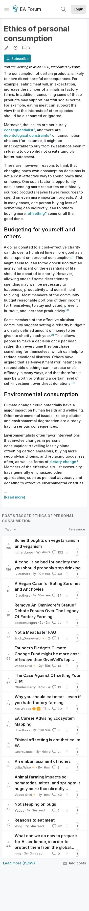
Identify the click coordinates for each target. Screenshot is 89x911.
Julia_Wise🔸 (25, 767)
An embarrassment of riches (43, 761)
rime (18, 854)
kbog (18, 826)
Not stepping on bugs (35, 804)
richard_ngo (24, 552)
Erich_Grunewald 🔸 (30, 638)
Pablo (76, 67)
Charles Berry (25, 687)
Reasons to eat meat (35, 820)
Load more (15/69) (19, 863)
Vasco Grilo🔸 (25, 666)
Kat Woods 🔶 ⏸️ (28, 709)
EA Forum (30, 9)
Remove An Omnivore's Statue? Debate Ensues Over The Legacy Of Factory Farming (47, 611)
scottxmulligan (26, 623)
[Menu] (7, 9)
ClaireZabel (24, 752)
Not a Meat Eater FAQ (35, 632)
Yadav (19, 810)
